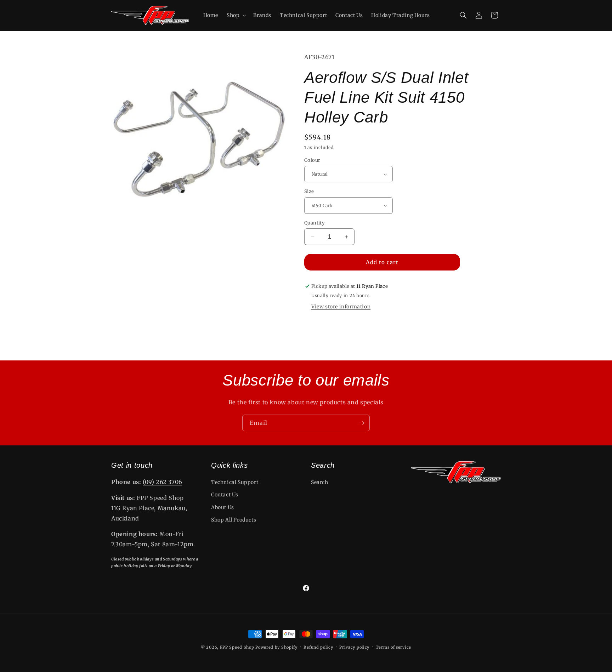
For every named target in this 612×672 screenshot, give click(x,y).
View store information (340, 306)
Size (309, 191)
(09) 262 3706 (162, 481)
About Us (222, 507)
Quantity (314, 223)
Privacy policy (354, 646)
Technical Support (234, 482)
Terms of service (393, 646)
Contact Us (224, 495)
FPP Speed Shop (237, 647)
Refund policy (318, 646)
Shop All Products (233, 520)
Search (319, 482)
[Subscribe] (361, 423)
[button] (235, 15)
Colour (312, 160)
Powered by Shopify (276, 647)
